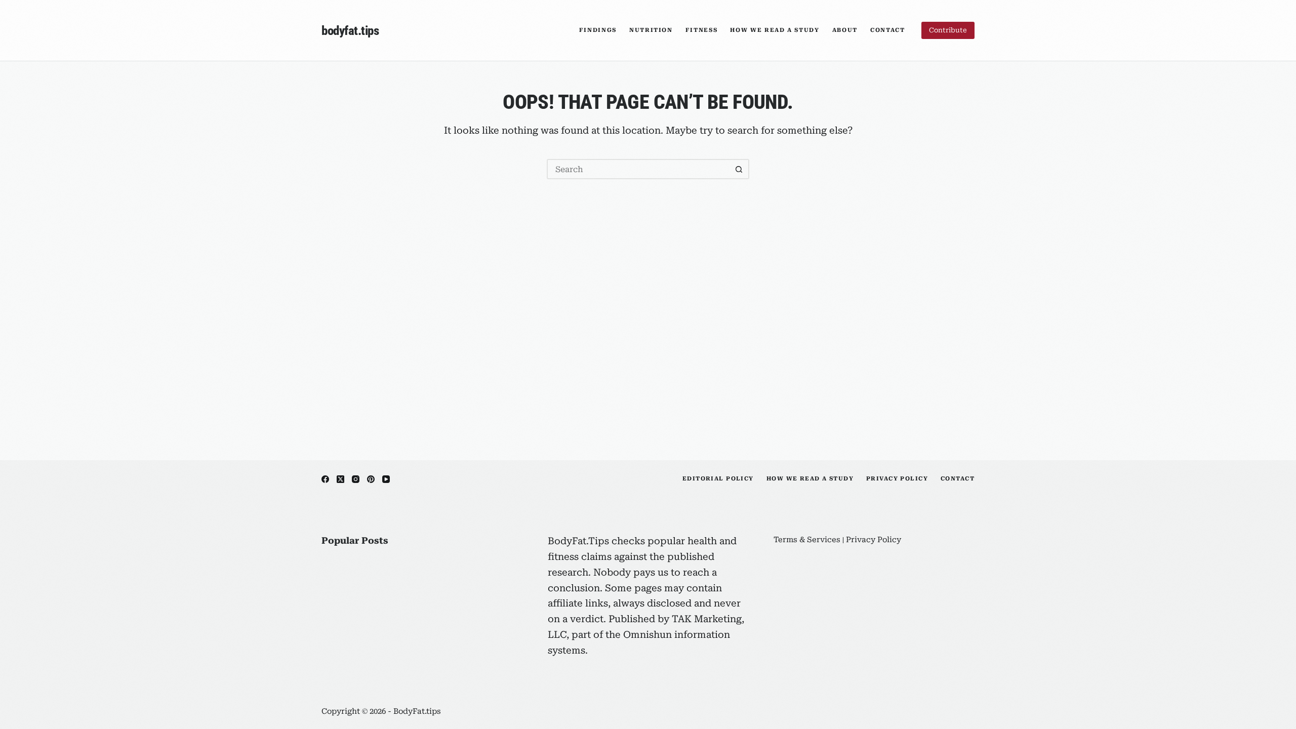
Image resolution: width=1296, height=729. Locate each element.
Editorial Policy (718, 478)
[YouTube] (386, 479)
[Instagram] (355, 479)
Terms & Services (807, 539)
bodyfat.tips (350, 30)
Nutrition (651, 30)
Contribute (948, 30)
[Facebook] (325, 479)
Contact (887, 30)
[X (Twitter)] (340, 479)
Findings (598, 30)
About (845, 30)
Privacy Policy (897, 478)
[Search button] (739, 169)
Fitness (701, 30)
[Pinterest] (371, 479)
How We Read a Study (774, 30)
